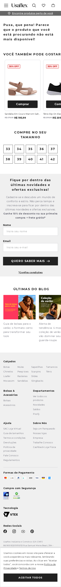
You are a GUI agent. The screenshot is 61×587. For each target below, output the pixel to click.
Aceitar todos (30, 577)
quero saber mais (28, 261)
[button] (30, 270)
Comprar (22, 104)
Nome (7, 225)
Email (7, 241)
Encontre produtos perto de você (32, 13)
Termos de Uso (27, 568)
